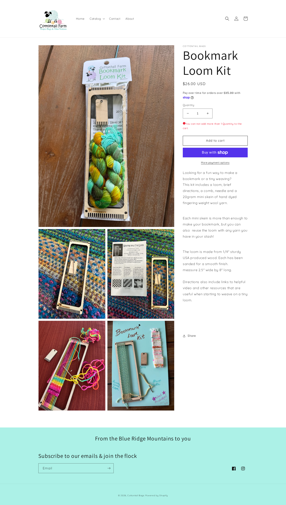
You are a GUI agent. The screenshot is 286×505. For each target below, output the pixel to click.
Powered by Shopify (156, 495)
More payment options (215, 162)
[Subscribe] (108, 468)
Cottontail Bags (136, 495)
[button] (97, 18)
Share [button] (192, 336)
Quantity (188, 105)
